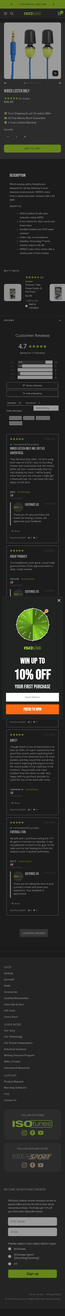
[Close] (59, 600)
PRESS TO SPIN (32, 709)
